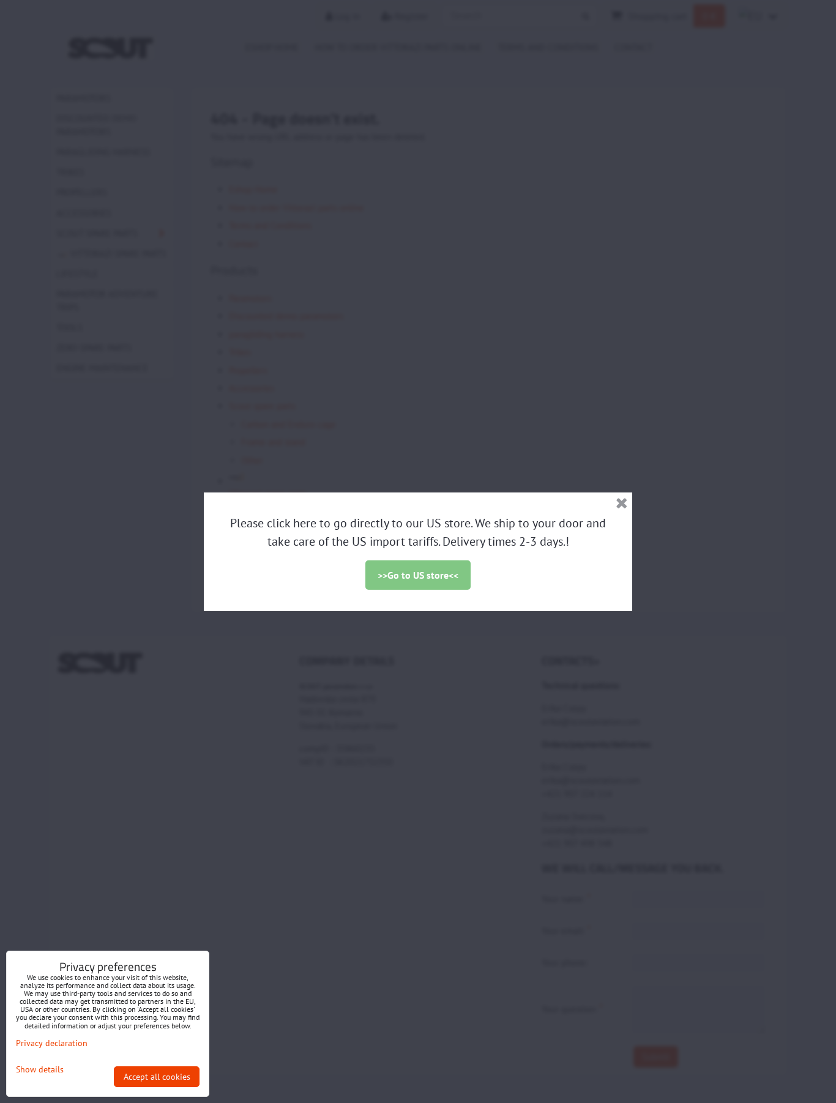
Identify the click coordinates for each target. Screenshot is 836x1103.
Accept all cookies (157, 1076)
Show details (40, 1069)
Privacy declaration (52, 1043)
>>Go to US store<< (418, 575)
